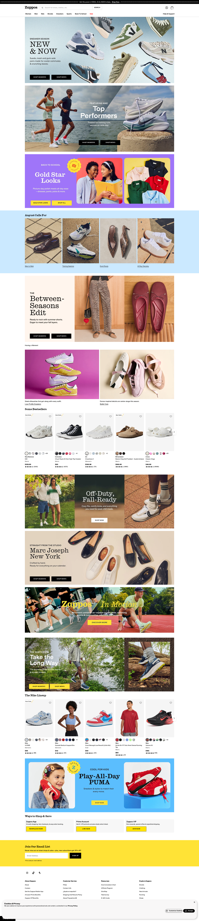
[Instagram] (27, 873)
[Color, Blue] (93, 453)
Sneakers (59, 14)
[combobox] (68, 7)
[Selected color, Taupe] (117, 453)
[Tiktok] (33, 873)
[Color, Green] (157, 453)
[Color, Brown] (120, 453)
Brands (50, 14)
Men (36, 14)
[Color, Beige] (103, 453)
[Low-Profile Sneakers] (62, 377)
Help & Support (169, 14)
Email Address (32, 856)
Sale (91, 14)
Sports (69, 14)
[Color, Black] (60, 453)
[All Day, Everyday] (155, 243)
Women (28, 14)
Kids (42, 14)
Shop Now (116, 2)
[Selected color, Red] (87, 739)
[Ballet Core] (137, 377)
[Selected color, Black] (56, 453)
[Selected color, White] (26, 453)
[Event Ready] (118, 243)
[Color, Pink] (70, 453)
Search (97, 7)
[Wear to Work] (43, 243)
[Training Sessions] (80, 243)
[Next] (174, 432)
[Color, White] (39, 453)
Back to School (80, 14)
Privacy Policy (73, 906)
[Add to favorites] (50, 416)
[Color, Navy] (63, 453)
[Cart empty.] (172, 8)
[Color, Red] (66, 453)
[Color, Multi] (164, 453)
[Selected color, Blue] (56, 739)
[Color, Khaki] (154, 453)
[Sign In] (166, 8)
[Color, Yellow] (100, 453)
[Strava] (39, 873)
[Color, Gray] (30, 453)
